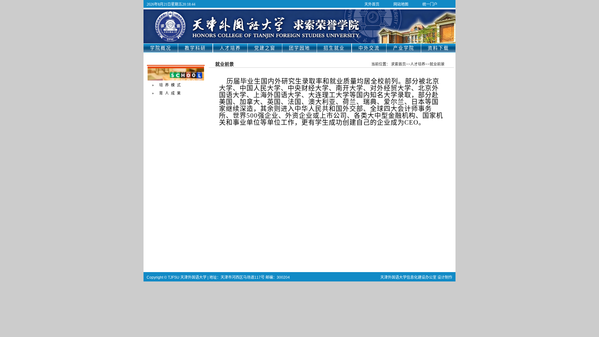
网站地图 (400, 4)
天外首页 (371, 4)
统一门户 (429, 4)
